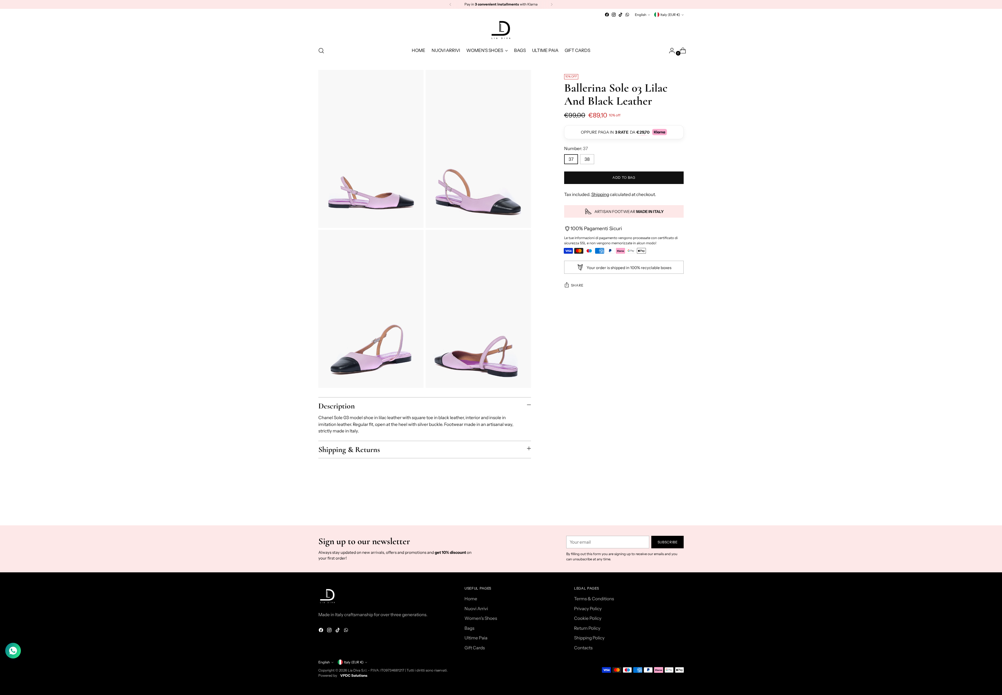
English (640, 15)
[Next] (551, 4)
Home (470, 598)
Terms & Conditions (594, 598)
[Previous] (450, 4)
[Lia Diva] (501, 30)
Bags (469, 628)
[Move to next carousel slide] (679, 507)
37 (571, 159)
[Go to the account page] (670, 50)
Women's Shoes (480, 618)
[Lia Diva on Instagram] (613, 14)
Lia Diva (354, 670)
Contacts (583, 647)
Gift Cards (474, 647)
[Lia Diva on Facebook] (607, 14)
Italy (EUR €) (670, 15)
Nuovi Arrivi (476, 608)
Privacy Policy (588, 608)
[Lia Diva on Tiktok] (620, 14)
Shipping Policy (589, 637)
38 (587, 159)
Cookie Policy (587, 618)
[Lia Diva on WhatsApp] (627, 14)
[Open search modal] (321, 50)
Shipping (600, 194)
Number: (576, 148)
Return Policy (587, 628)
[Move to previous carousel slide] (667, 507)
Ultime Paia (475, 637)
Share (577, 285)
